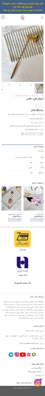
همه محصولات (13, 126)
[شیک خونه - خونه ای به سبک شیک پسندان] (22, 17)
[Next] (3, 53)
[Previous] (40, 53)
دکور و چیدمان (35, 95)
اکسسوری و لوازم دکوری (21, 95)
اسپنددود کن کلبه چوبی (14, 214)
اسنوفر (36, 129)
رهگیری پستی (36, 368)
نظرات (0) (40, 151)
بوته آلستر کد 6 (39, 214)
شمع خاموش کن (29, 129)
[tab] (22, 147)
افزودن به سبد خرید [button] (37, 220)
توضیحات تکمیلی (38, 147)
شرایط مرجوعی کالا (34, 371)
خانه (42, 95)
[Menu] (42, 17)
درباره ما (38, 375)
